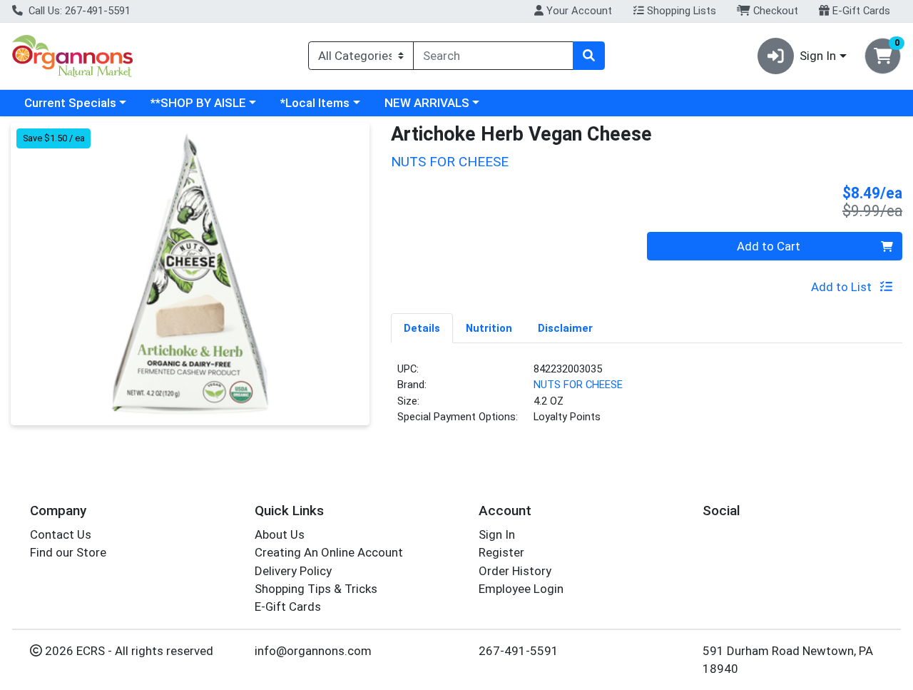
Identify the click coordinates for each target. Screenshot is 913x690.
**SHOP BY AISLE (198, 103)
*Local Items (315, 103)
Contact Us (60, 534)
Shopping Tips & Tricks (316, 589)
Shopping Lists (680, 10)
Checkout (774, 10)
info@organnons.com (313, 651)
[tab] (422, 327)
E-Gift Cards (860, 10)
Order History (515, 571)
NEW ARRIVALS (426, 103)
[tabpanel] (646, 399)
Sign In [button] (818, 56)
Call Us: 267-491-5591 (78, 10)
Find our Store (68, 552)
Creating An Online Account (329, 552)
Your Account (578, 10)
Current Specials (70, 103)
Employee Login (521, 589)
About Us (280, 534)
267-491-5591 (518, 651)
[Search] (588, 55)
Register (501, 552)
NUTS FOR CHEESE (578, 384)
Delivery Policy (293, 571)
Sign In (497, 534)
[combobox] (493, 55)
